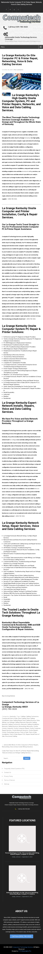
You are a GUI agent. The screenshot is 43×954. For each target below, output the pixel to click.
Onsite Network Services (20, 730)
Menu (3, 47)
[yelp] (18, 9)
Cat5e (7, 488)
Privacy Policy (8, 776)
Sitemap (6, 784)
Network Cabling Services (10, 726)
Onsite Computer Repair (21, 728)
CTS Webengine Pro (24, 951)
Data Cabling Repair (16, 720)
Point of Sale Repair (16, 734)
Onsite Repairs (33, 730)
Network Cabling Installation (30, 724)
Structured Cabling (11, 736)
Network (23, 722)
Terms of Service (9, 780)
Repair (28, 734)
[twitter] (10, 9)
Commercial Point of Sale (10, 718)
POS (23, 734)
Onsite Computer (7, 728)
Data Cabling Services (29, 720)
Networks (30, 726)
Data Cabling (22, 718)
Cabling (23, 716)
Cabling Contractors (32, 716)
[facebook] (6, 9)
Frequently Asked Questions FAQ (14, 768)
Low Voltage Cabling (13, 722)
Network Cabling (31, 722)
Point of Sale (24, 732)
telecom (36, 488)
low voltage (12, 439)
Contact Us (7, 772)
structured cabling (27, 171)
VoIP (5, 494)
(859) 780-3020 (12, 199)
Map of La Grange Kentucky (8, 695)
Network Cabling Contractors (11, 724)
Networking (22, 726)
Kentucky (27, 138)
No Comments (18, 70)
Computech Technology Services (22, 947)
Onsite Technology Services (11, 732)
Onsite (36, 726)
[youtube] (14, 9)
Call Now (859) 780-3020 (21, 936)
